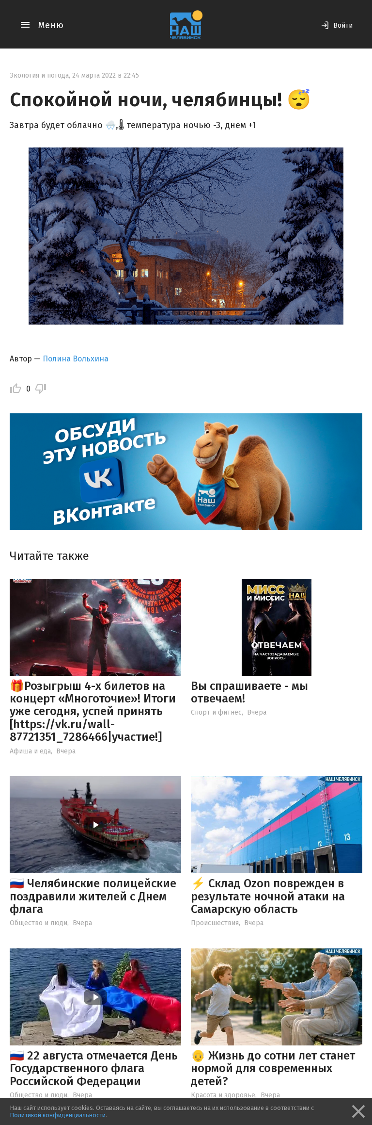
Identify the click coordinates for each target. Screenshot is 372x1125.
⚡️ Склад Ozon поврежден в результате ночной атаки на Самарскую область (268, 896)
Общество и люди (38, 923)
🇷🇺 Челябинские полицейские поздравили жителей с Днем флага (93, 896)
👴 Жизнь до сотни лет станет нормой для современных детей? (273, 1068)
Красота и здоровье (223, 1095)
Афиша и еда (30, 751)
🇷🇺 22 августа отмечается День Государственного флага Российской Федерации (94, 1068)
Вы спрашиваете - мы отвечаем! (249, 692)
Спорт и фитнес (216, 712)
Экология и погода (39, 75)
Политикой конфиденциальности (58, 1115)
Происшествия (215, 923)
